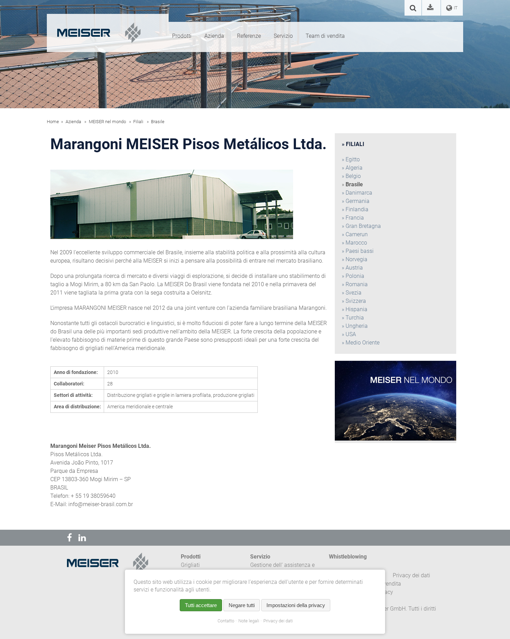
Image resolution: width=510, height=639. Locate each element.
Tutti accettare (201, 605)
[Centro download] (431, 8)
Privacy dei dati (278, 620)
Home (53, 121)
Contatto (226, 620)
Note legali (248, 620)
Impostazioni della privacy (295, 605)
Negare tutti (242, 605)
